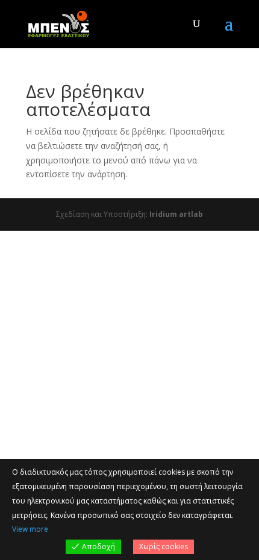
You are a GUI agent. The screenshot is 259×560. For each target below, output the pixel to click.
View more (30, 529)
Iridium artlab (176, 214)
